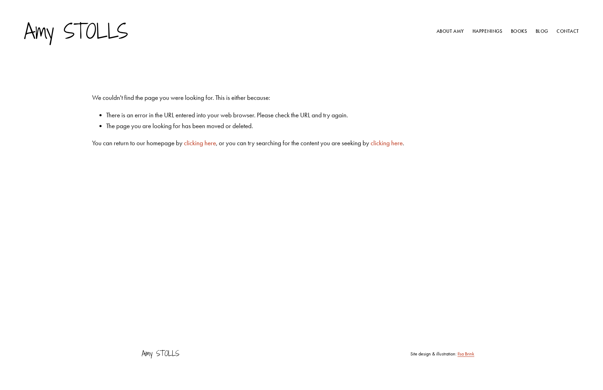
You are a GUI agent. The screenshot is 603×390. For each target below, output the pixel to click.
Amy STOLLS (76, 31)
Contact (568, 31)
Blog (542, 31)
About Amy (450, 31)
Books (519, 31)
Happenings (487, 31)
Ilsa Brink (465, 353)
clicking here (200, 143)
